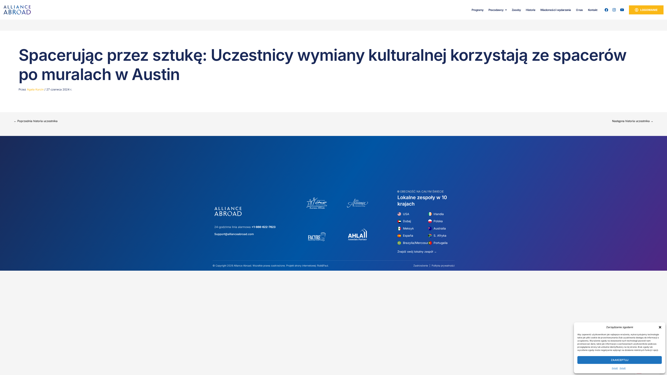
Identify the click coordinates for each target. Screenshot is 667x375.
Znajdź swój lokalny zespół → (417, 251)
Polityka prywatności (443, 265)
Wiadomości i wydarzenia (555, 10)
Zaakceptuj (619, 360)
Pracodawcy (495, 10)
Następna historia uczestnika (632, 121)
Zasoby (516, 10)
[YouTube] (622, 9)
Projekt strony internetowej (301, 265)
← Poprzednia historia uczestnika (35, 121)
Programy (477, 10)
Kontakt (592, 10)
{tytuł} (615, 368)
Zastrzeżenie (420, 265)
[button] (660, 327)
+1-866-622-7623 (263, 227)
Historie (530, 10)
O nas (579, 10)
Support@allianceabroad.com (234, 234)
